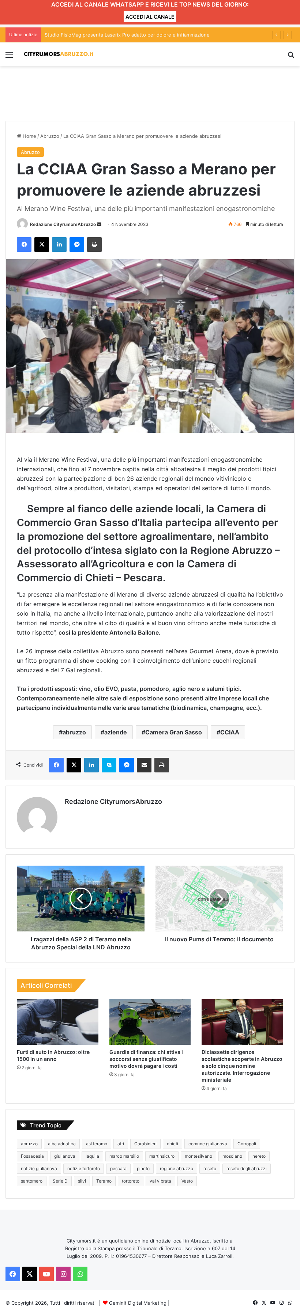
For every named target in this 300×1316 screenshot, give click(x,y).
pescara (118, 1168)
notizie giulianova (39, 1168)
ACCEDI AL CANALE (150, 17)
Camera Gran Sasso (173, 732)
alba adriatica (62, 1143)
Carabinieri (145, 1143)
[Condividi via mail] (144, 765)
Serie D (60, 1181)
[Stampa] (94, 244)
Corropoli (246, 1143)
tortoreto (130, 1181)
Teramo (104, 1181)
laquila (92, 1156)
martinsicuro (162, 1156)
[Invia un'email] (99, 224)
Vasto (187, 1181)
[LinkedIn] (59, 244)
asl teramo (96, 1143)
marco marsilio (124, 1156)
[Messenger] (77, 244)
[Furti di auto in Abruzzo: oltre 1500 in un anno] (57, 1022)
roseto (209, 1168)
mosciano (232, 1156)
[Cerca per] (291, 57)
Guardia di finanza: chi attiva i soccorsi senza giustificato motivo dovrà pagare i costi (146, 1059)
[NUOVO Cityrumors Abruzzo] (58, 54)
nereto (259, 1156)
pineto (143, 1168)
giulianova (64, 1156)
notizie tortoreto (83, 1168)
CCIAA (229, 732)
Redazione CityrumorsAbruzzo (63, 224)
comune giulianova (207, 1143)
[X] (41, 244)
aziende (115, 732)
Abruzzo (49, 136)
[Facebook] (24, 244)
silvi (82, 1181)
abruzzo (74, 732)
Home (28, 136)
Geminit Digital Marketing (137, 1303)
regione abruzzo (176, 1168)
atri (120, 1143)
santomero (31, 1181)
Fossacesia (32, 1156)
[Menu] (9, 57)
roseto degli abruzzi (246, 1168)
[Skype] (109, 765)
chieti (172, 1143)
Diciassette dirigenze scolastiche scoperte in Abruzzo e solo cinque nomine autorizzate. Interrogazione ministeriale (242, 1066)
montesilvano (198, 1156)
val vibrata (160, 1181)
